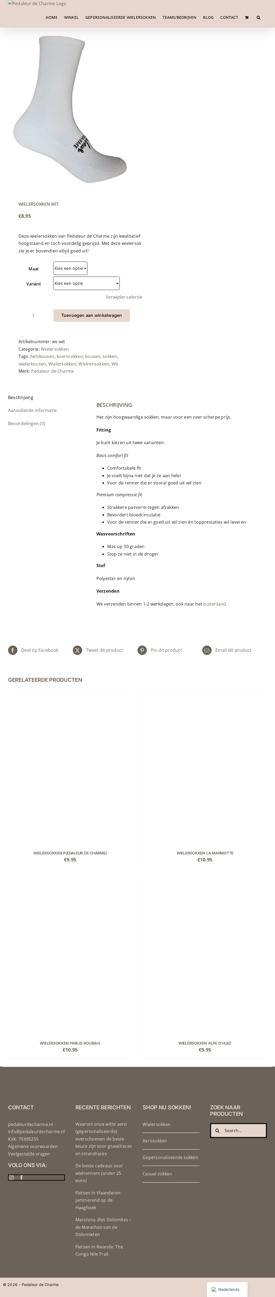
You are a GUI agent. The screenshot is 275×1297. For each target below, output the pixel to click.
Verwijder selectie (124, 297)
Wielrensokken (93, 364)
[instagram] (11, 1177)
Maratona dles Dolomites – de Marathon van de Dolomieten (103, 1227)
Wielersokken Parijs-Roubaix (70, 1043)
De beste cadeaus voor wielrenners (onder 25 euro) (99, 1173)
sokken (110, 356)
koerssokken (70, 356)
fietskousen (42, 356)
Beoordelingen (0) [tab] (26, 423)
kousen (92, 356)
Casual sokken (157, 1174)
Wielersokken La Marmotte (204, 853)
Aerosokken (155, 1141)
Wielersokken (55, 349)
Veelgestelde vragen (29, 1154)
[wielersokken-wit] (70, 109)
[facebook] (21, 1177)
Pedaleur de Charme (52, 371)
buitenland (214, 604)
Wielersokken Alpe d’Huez (204, 1043)
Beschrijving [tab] (20, 397)
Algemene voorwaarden (33, 1146)
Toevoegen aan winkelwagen (91, 315)
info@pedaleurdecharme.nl (36, 1132)
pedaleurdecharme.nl (30, 1124)
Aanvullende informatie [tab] (32, 410)
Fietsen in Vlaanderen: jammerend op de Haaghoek (98, 1200)
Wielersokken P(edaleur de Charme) (70, 853)
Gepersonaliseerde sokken (170, 1157)
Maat (33, 269)
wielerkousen (32, 364)
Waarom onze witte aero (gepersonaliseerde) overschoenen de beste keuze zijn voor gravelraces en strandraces (103, 1139)
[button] (258, 18)
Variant (33, 284)
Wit (114, 364)
